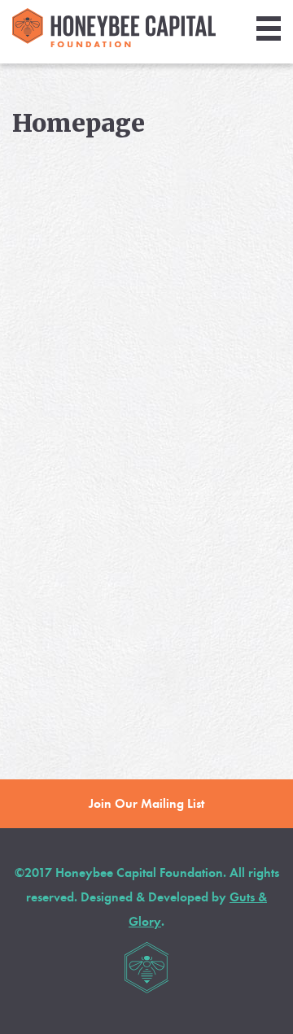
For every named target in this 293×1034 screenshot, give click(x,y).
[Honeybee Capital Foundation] (114, 42)
